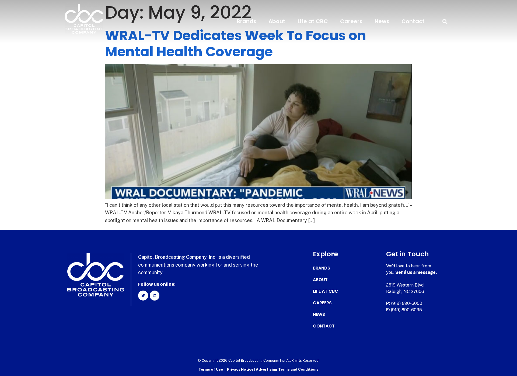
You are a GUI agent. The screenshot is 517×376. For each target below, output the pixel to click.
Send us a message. (416, 272)
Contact (413, 21)
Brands (246, 21)
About (276, 21)
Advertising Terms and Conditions (287, 369)
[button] (444, 21)
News (382, 21)
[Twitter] (143, 295)
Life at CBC (313, 21)
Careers (351, 21)
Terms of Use (210, 369)
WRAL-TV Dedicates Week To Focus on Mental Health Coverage (235, 43)
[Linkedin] (154, 295)
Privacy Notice (240, 369)
